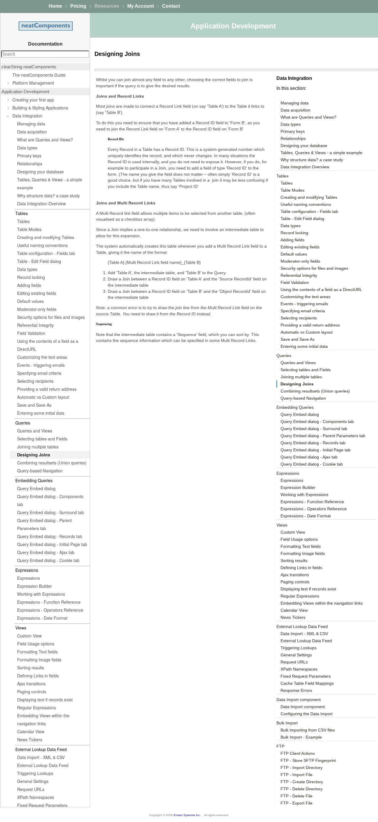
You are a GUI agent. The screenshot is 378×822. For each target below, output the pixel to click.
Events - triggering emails (41, 365)
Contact (171, 6)
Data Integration (27, 116)
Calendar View (30, 731)
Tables (23, 221)
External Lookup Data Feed (43, 765)
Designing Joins (33, 455)
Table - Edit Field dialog (39, 261)
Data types (27, 148)
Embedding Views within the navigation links (43, 719)
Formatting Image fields (39, 660)
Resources (106, 6)
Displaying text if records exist (45, 700)
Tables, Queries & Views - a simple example (49, 183)
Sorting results (30, 668)
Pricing (78, 6)
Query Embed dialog (36, 488)
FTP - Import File (296, 774)
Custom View (29, 636)
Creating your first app (33, 100)
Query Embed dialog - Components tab (50, 500)
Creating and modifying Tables (45, 237)
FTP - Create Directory (302, 781)
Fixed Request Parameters (42, 805)
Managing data (31, 124)
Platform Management (33, 83)
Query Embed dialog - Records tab (49, 536)
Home (55, 6)
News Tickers (29, 739)
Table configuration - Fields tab (46, 253)
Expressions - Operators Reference (50, 610)
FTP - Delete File (296, 796)
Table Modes (29, 229)
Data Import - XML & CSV (41, 757)
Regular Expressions (36, 707)
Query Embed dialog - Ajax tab (45, 552)
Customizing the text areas (42, 357)
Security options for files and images (51, 317)
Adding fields (29, 285)
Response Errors (296, 690)
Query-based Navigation (40, 471)
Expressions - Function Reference (49, 602)
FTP (280, 746)
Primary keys (29, 156)
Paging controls (31, 692)
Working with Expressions (41, 594)
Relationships (29, 164)
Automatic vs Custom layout (43, 397)
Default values (30, 301)
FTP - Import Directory (301, 767)
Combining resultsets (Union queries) (52, 463)
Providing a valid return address (46, 389)
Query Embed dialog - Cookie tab (48, 560)
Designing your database (40, 172)
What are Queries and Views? (45, 140)
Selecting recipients (35, 381)
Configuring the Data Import (307, 713)
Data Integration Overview (41, 203)
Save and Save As (34, 405)
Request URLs (30, 789)
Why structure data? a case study (48, 195)
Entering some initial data (40, 413)
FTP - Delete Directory (301, 789)
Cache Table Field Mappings (307, 683)
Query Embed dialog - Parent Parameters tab (44, 524)
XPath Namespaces (35, 797)
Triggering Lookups (35, 773)
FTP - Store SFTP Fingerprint (308, 760)
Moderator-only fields (36, 309)
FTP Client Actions (298, 753)
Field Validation (31, 333)
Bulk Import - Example (301, 737)
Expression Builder (34, 586)
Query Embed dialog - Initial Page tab (52, 544)
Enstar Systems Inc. (187, 815)
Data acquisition (32, 132)
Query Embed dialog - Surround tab (50, 512)
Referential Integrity (35, 325)
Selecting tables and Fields (42, 439)
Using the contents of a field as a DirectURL (47, 345)
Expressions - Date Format (42, 618)
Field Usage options (35, 644)
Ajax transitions (31, 684)
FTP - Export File (296, 803)
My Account (140, 6)
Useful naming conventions (42, 245)
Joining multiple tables (37, 447)
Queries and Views (34, 431)
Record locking (31, 277)
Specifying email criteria (39, 373)
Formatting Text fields (37, 652)
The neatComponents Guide (39, 75)
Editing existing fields (36, 293)
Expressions (28, 578)
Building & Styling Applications (40, 108)
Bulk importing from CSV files (308, 730)
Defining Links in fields (38, 676)
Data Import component (298, 699)
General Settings (32, 781)
